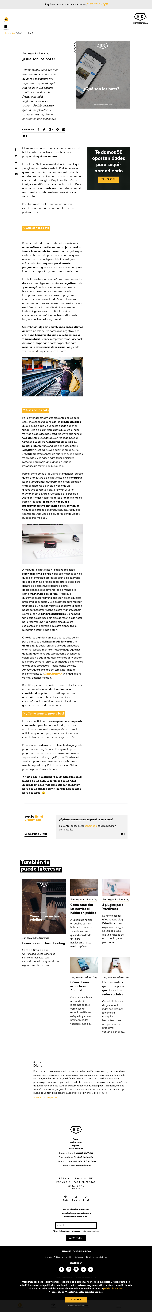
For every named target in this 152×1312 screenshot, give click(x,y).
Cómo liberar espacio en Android (79, 986)
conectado (90, 826)
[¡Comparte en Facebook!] (38, 130)
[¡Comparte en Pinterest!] (57, 130)
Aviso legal (79, 1257)
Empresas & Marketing (35, 53)
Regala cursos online (76, 1178)
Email (76, 1200)
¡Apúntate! (76, 1238)
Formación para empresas (76, 1182)
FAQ (65, 1200)
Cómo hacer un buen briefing (43, 943)
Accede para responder (45, 1097)
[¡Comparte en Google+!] (51, 130)
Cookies (48, 1257)
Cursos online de (76, 1153)
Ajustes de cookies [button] (76, 1305)
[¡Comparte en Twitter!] (43, 130)
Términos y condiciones (96, 1257)
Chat (86, 1200)
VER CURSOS (109, 179)
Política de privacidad (63, 1257)
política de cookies (113, 1289)
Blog (13, 33)
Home (7, 33)
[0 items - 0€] (5, 21)
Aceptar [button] (76, 1300)
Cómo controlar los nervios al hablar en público (83, 909)
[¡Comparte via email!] (63, 130)
